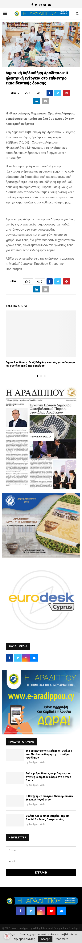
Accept (45, 939)
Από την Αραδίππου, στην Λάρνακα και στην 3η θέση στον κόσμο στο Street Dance (48, 777)
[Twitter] (31, 911)
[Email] (61, 911)
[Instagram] (41, 911)
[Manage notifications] (7, 936)
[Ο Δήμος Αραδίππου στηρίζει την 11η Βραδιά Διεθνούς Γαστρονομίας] (15, 820)
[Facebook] (20, 911)
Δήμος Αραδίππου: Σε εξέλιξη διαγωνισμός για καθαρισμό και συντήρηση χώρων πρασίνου (40, 364)
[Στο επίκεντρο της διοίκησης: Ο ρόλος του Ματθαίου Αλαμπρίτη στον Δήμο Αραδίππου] (15, 755)
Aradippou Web (36, 762)
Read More (61, 939)
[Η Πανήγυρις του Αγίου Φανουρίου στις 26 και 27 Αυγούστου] (15, 801)
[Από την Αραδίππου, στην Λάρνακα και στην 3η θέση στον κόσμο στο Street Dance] (15, 778)
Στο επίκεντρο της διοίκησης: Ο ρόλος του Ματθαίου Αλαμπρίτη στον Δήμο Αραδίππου (49, 754)
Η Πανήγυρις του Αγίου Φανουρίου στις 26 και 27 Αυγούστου (49, 798)
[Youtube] (51, 911)
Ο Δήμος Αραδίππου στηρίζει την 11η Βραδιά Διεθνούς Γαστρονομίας (47, 817)
